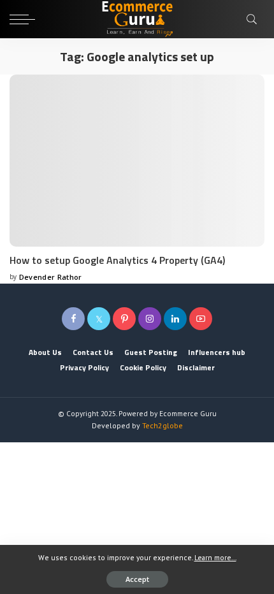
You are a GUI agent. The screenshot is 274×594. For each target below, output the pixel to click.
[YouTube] (200, 318)
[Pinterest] (124, 318)
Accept (137, 579)
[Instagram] (149, 318)
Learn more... (215, 557)
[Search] (252, 19)
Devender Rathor (50, 276)
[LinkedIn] (175, 318)
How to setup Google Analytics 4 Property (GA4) (117, 260)
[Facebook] (73, 318)
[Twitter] (98, 318)
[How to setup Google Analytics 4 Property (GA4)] (137, 161)
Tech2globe (162, 425)
